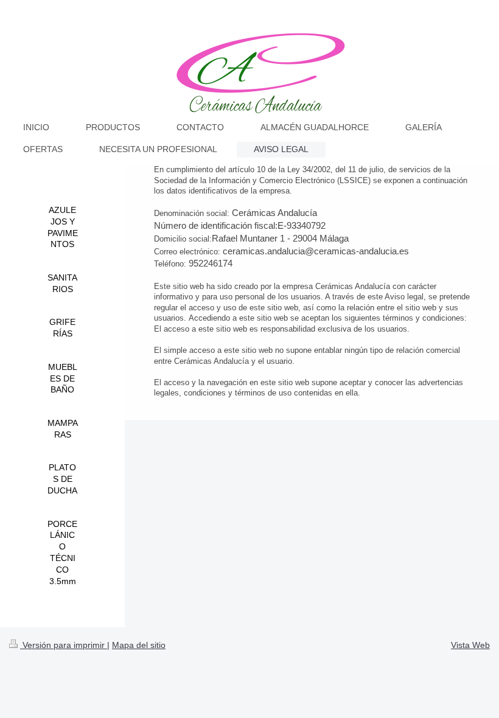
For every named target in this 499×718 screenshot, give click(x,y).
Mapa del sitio (139, 645)
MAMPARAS (62, 428)
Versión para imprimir (63, 645)
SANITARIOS (62, 283)
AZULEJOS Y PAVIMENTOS (62, 227)
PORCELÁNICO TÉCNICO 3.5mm (62, 552)
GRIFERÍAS (62, 327)
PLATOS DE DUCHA (62, 478)
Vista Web (470, 645)
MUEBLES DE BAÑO (62, 378)
